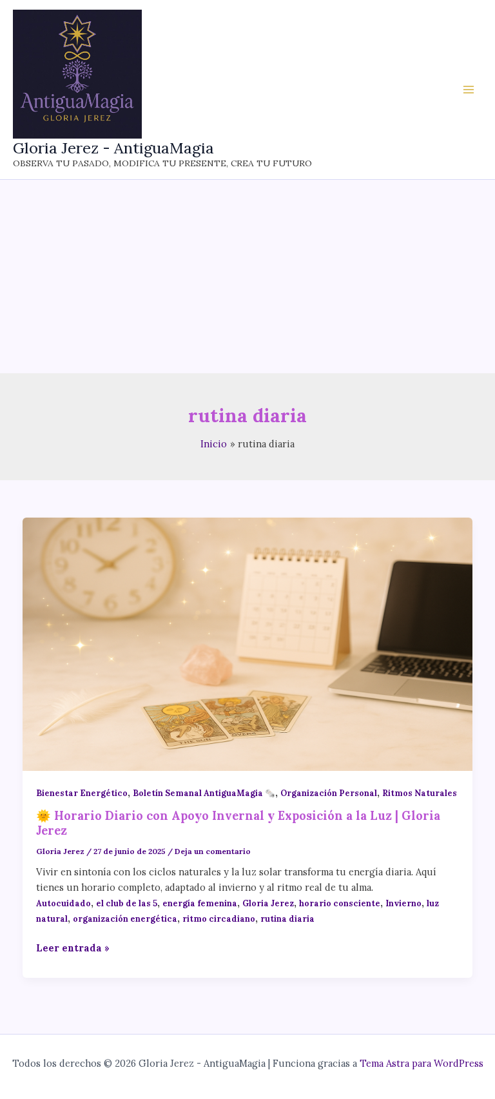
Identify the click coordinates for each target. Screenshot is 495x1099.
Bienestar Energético (82, 793)
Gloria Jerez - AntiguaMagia (113, 147)
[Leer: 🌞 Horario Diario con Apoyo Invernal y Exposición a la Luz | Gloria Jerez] (248, 643)
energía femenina (199, 903)
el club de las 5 (126, 903)
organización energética (125, 918)
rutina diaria (287, 918)
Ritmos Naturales (419, 793)
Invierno (403, 903)
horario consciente (339, 903)
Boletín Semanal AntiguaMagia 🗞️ (204, 793)
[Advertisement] (247, 276)
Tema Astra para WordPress (421, 1063)
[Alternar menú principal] (468, 89)
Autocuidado (63, 903)
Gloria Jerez (268, 903)
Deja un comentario (213, 851)
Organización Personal (328, 793)
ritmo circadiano (218, 918)
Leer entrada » (73, 948)
